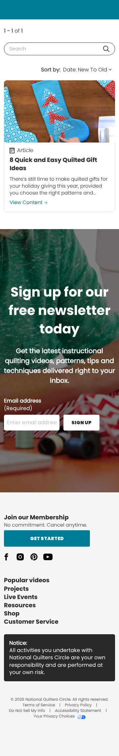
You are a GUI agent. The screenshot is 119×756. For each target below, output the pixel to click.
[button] (106, 49)
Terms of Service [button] (38, 705)
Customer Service (31, 622)
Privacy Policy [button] (78, 705)
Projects (16, 589)
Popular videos (27, 580)
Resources (20, 605)
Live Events (21, 597)
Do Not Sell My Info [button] (27, 711)
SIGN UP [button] (81, 422)
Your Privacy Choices (54, 716)
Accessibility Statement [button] (78, 711)
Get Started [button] (47, 538)
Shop (12, 614)
